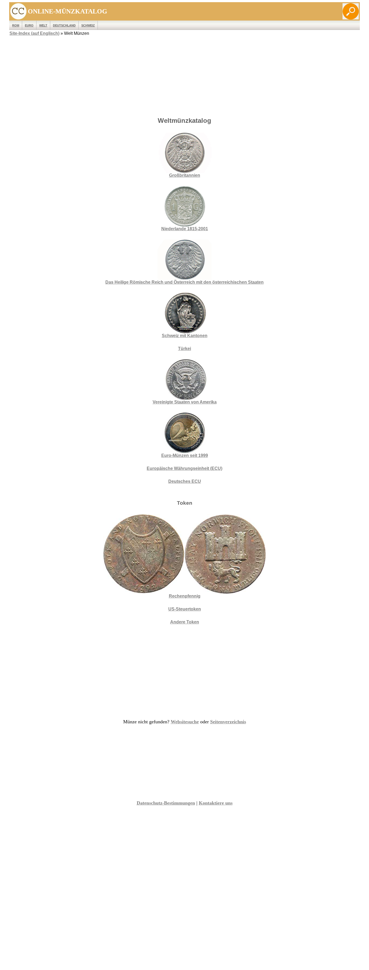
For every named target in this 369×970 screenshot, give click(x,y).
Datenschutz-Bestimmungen (166, 803)
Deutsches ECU (184, 481)
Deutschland (64, 25)
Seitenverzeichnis (228, 721)
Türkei (184, 348)
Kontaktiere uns (216, 803)
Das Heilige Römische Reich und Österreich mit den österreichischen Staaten (184, 282)
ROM (15, 25)
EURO (29, 25)
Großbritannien (184, 175)
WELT (43, 25)
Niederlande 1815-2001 (184, 228)
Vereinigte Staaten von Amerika (185, 402)
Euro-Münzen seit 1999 (184, 455)
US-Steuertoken (184, 609)
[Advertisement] (184, 75)
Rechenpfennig (184, 596)
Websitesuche (185, 721)
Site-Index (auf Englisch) (34, 33)
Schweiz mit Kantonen (184, 335)
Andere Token (184, 622)
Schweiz (88, 25)
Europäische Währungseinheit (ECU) (184, 468)
